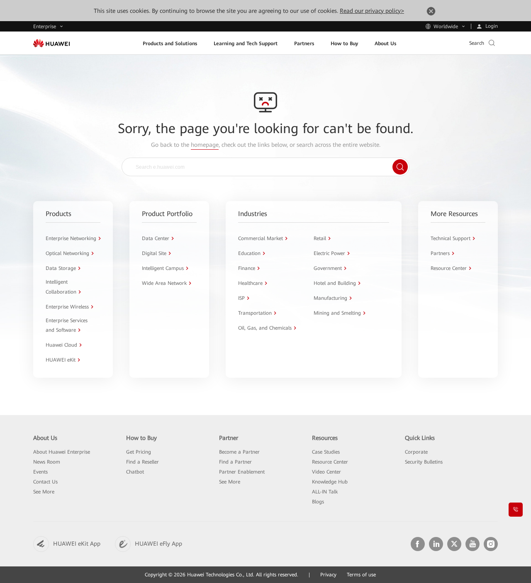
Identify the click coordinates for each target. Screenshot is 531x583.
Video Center (326, 472)
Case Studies (326, 452)
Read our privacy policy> (372, 10)
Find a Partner (235, 462)
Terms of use (361, 575)
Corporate (416, 452)
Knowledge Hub (330, 482)
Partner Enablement (242, 472)
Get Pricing (138, 452)
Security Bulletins (424, 462)
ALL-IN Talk (325, 492)
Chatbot (135, 472)
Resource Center (330, 462)
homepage (205, 144)
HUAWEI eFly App (158, 543)
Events (40, 472)
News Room (46, 462)
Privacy (328, 575)
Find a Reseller (142, 462)
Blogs (318, 502)
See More (43, 492)
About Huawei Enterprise (61, 452)
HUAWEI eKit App (76, 543)
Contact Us (45, 482)
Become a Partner (239, 452)
